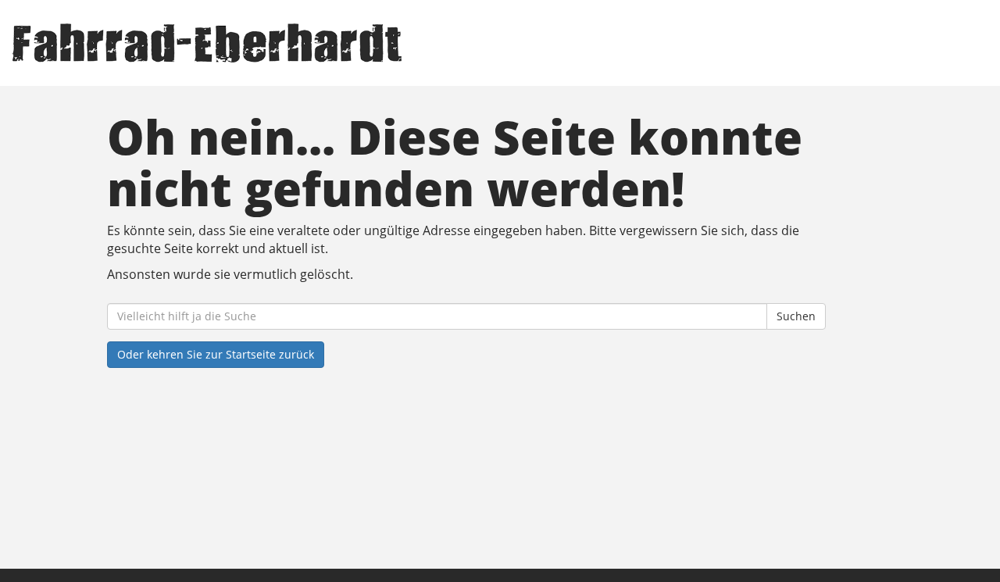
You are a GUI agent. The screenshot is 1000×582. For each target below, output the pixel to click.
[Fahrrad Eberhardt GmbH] (214, 42)
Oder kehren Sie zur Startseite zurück (215, 354)
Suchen (796, 316)
